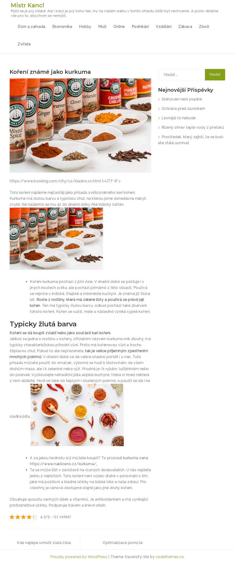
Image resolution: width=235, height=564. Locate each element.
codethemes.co (170, 557)
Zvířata (24, 44)
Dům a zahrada (31, 26)
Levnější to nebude (179, 118)
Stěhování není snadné (182, 99)
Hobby (85, 26)
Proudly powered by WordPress (79, 557)
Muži (102, 26)
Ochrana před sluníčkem (183, 108)
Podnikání (140, 26)
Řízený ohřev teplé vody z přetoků (193, 127)
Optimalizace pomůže (123, 543)
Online (119, 26)
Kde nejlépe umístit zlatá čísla (44, 543)
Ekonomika (62, 26)
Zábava (185, 26)
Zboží (204, 26)
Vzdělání (163, 26)
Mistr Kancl (27, 5)
